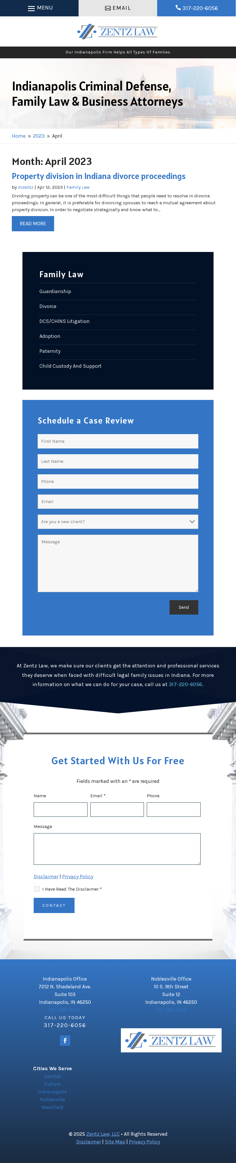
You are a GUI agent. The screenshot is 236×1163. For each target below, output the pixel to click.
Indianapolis (52, 1092)
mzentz (25, 187)
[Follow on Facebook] (65, 1040)
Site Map (115, 1142)
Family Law (78, 187)
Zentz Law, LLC (103, 1134)
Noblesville (52, 1099)
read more (33, 223)
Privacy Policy (77, 876)
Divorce (47, 306)
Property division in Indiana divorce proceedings (99, 175)
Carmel (52, 1076)
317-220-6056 (200, 8)
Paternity (49, 351)
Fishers (52, 1084)
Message (43, 826)
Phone (153, 795)
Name (40, 795)
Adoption (49, 336)
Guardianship (55, 291)
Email (122, 8)
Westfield (52, 1107)
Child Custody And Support (70, 366)
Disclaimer (46, 876)
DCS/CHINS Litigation (64, 321)
